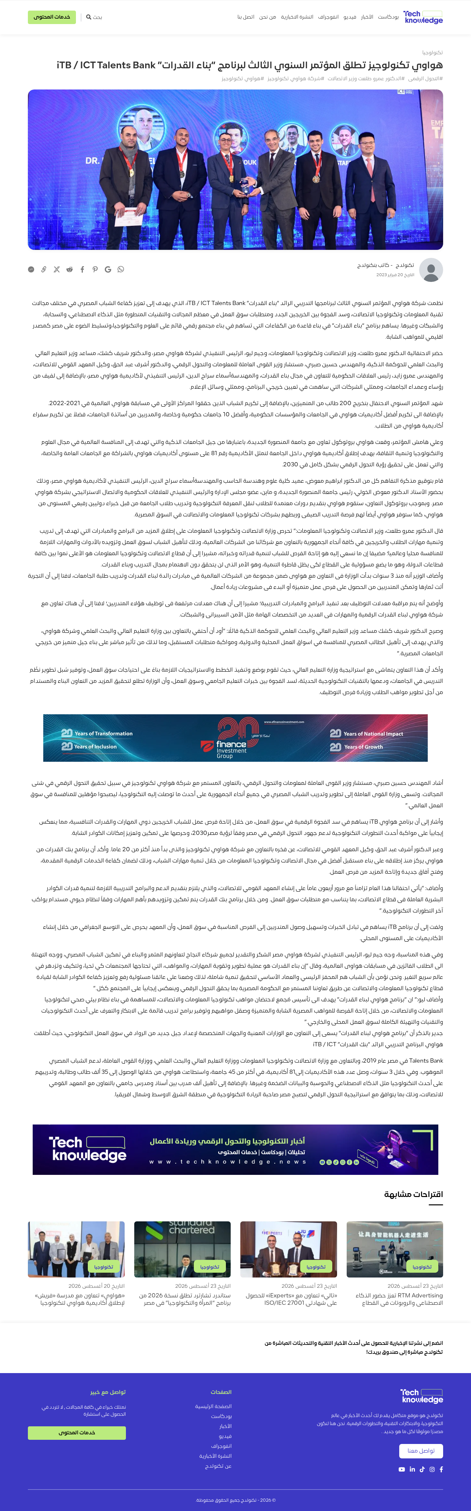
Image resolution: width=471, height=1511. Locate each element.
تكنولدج (405, 265)
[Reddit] (69, 269)
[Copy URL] (44, 269)
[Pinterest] (95, 269)
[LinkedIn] (412, 1470)
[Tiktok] (422, 1470)
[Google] (108, 269)
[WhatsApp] (121, 270)
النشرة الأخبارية (215, 1456)
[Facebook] (82, 269)
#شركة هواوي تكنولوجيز (296, 78)
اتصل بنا (245, 17)
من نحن (267, 17)
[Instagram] (432, 1470)
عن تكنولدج (218, 1466)
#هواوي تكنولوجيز (243, 78)
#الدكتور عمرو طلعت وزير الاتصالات (366, 78)
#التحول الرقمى (425, 78)
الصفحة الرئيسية (213, 1406)
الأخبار (367, 17)
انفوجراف (328, 17)
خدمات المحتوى (52, 17)
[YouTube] (402, 1470)
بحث (97, 17)
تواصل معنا (421, 1451)
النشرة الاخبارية (297, 17)
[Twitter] (57, 269)
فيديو (349, 17)
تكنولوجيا (432, 52)
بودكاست (388, 17)
